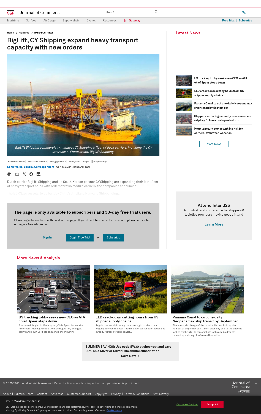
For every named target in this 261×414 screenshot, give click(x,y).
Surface (31, 20)
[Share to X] (24, 174)
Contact (42, 394)
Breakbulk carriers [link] (37, 161)
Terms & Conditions (136, 394)
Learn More (214, 224)
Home (10, 32)
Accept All (212, 404)
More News (214, 144)
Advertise (57, 394)
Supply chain (71, 20)
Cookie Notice (114, 410)
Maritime (13, 20)
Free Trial (228, 20)
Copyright (101, 394)
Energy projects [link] (58, 161)
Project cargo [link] (100, 161)
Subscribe (245, 20)
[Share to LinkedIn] (39, 174)
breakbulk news (43, 32)
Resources (110, 20)
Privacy (116, 394)
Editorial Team (23, 394)
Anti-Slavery (161, 394)
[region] (130, 405)
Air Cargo (50, 20)
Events (91, 20)
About (7, 394)
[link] (214, 215)
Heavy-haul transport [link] (79, 161)
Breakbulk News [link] (16, 161)
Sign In (245, 12)
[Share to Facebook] (31, 174)
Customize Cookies (187, 404)
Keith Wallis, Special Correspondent (30, 166)
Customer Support (79, 394)
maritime (24, 32)
